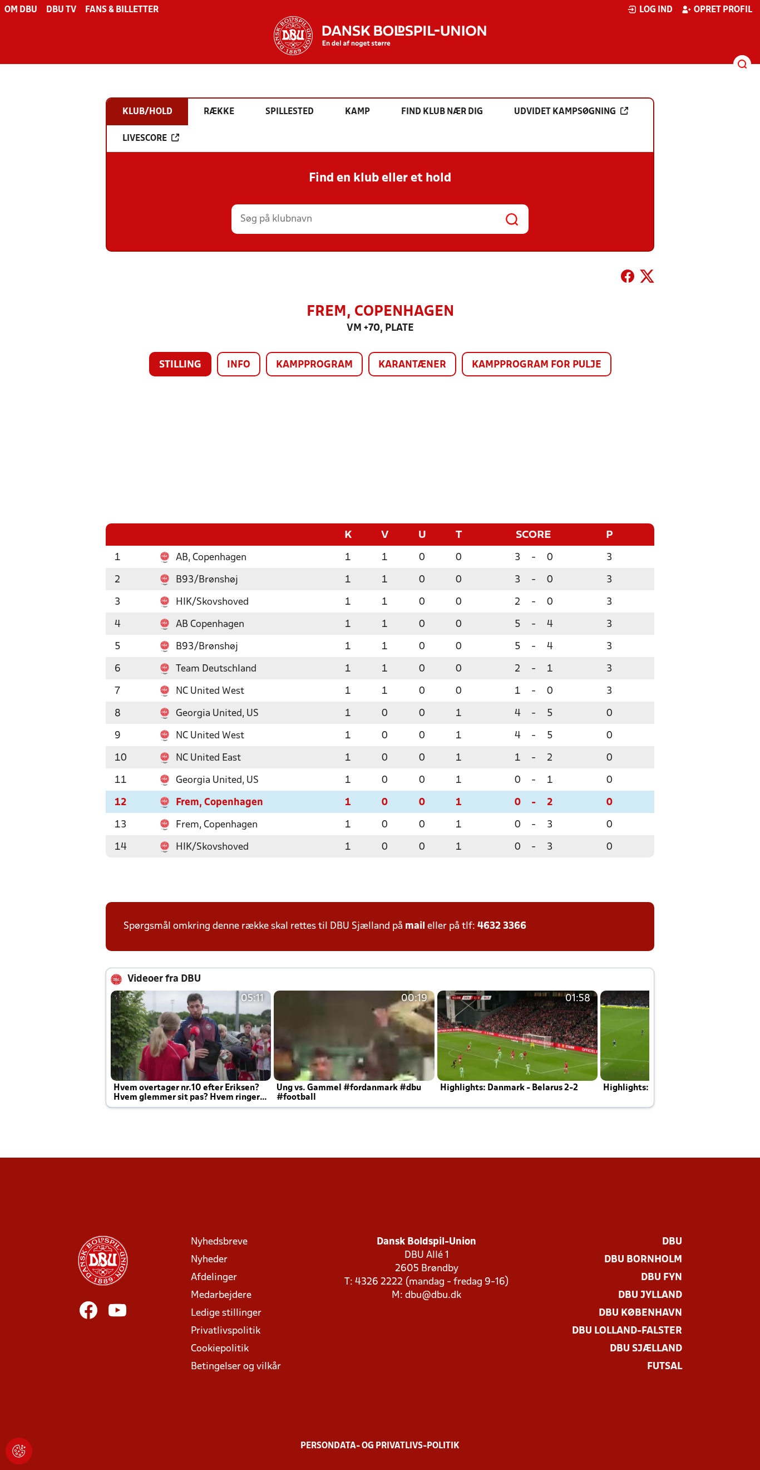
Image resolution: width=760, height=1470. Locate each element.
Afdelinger (214, 1277)
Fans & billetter (122, 10)
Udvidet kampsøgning (565, 112)
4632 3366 (501, 926)
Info (238, 365)
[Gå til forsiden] (380, 35)
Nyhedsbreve (219, 1242)
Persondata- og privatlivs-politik (380, 1446)
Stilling (180, 365)
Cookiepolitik (220, 1349)
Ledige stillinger (226, 1313)
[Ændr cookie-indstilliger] (19, 1451)
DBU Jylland (650, 1295)
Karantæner (412, 365)
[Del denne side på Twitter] (647, 278)
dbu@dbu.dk (433, 1295)
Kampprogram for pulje (536, 365)
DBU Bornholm (643, 1260)
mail (415, 926)
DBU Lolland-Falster (627, 1331)
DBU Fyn (661, 1277)
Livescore (144, 139)
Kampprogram (314, 365)
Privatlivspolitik (225, 1331)
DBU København (640, 1313)
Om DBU (20, 10)
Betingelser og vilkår (236, 1366)
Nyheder (209, 1260)
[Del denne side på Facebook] (627, 278)
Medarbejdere (221, 1295)
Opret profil (723, 10)
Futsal (664, 1366)
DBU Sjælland (646, 1349)
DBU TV (61, 10)
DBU (672, 1242)
